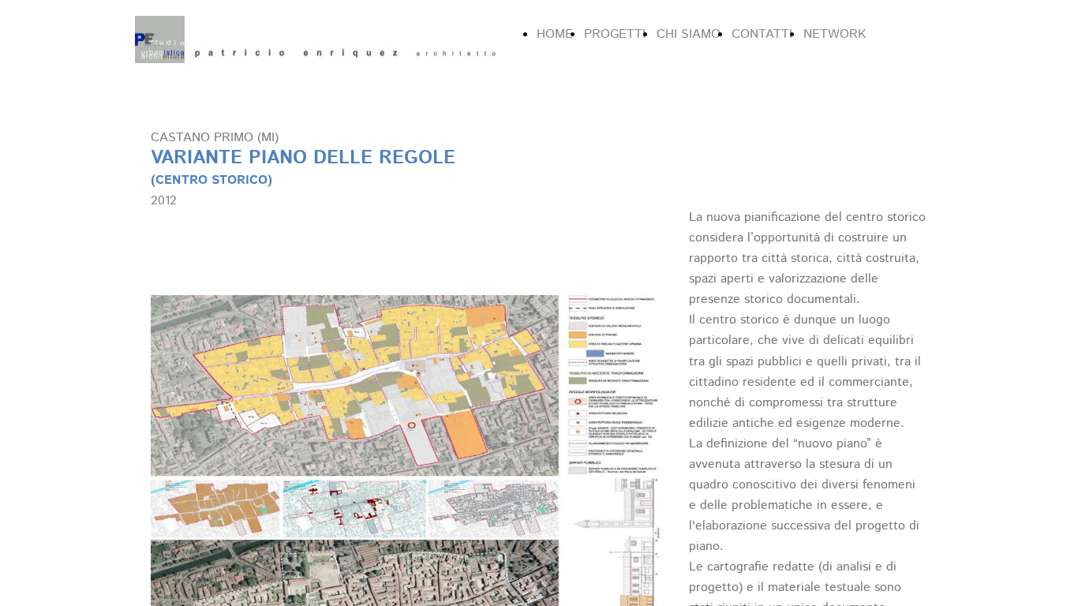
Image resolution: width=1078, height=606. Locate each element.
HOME (555, 34)
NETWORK (834, 34)
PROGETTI (615, 34)
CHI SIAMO (689, 34)
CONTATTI (762, 34)
